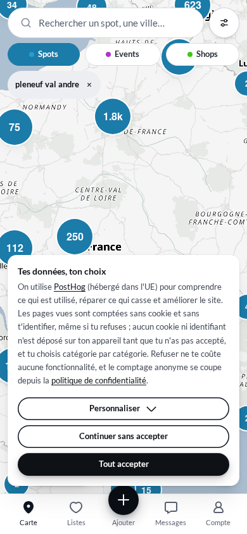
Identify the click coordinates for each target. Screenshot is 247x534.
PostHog (70, 287)
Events (127, 54)
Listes (76, 522)
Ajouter (123, 522)
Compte (218, 522)
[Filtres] (224, 23)
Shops (207, 54)
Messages (170, 522)
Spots (48, 54)
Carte (28, 522)
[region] (123, 247)
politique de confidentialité (98, 380)
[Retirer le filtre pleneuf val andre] (89, 85)
